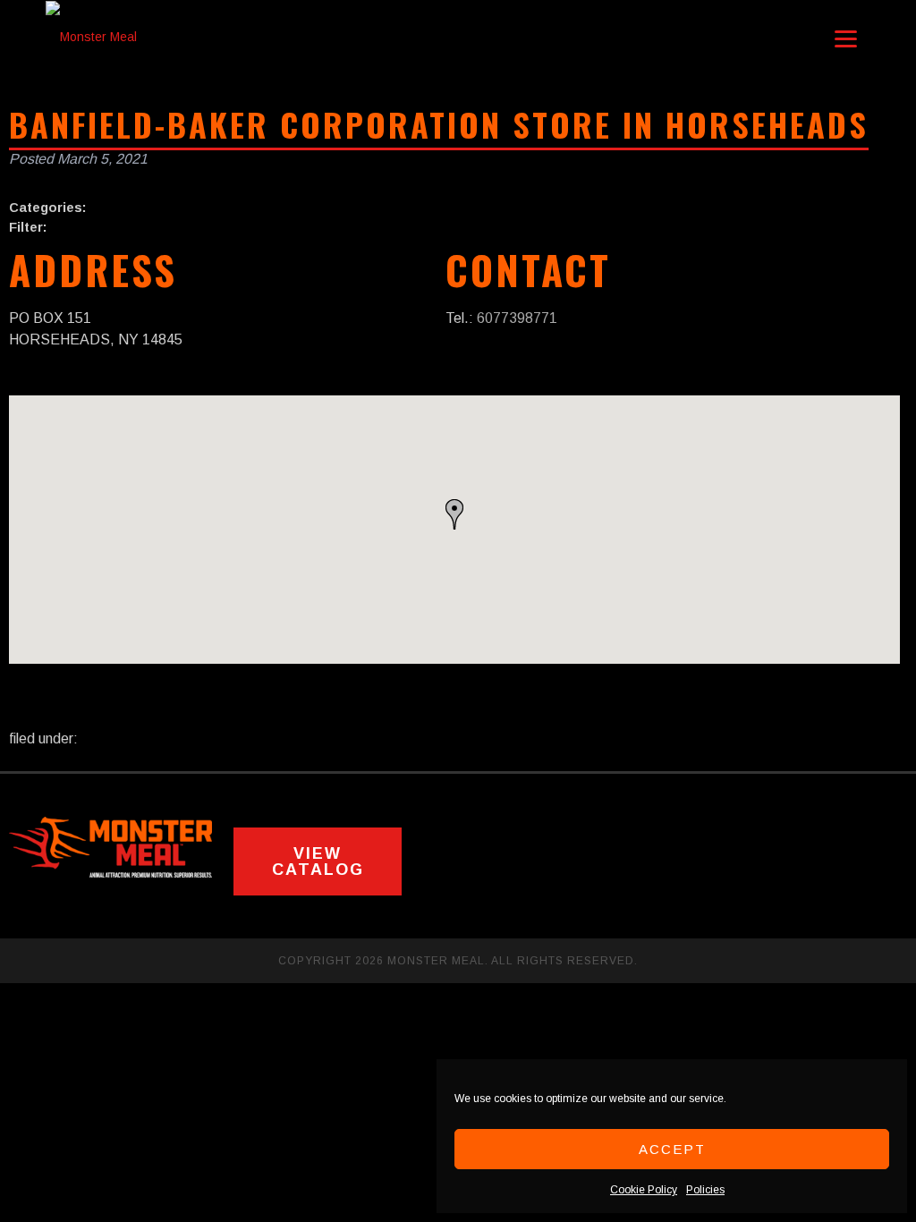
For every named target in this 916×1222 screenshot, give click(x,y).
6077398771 (517, 318)
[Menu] (845, 38)
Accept (672, 1149)
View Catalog (318, 861)
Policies (705, 1190)
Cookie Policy (643, 1190)
